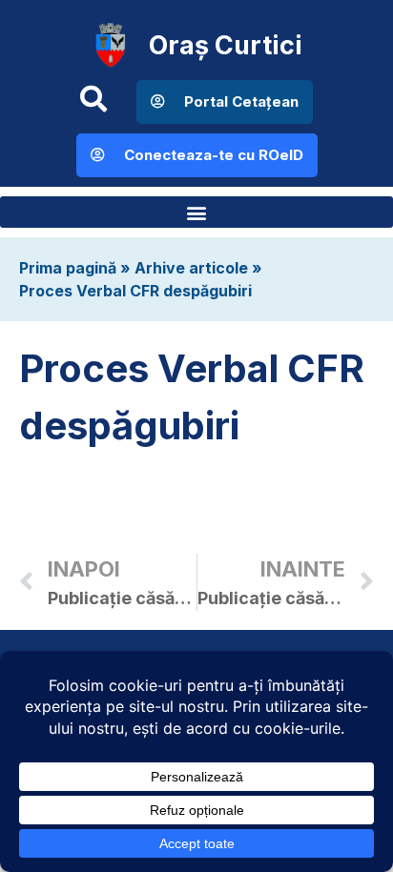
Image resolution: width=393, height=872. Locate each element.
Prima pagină (67, 267)
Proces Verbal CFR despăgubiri (135, 290)
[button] (196, 212)
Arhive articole (191, 267)
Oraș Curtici (225, 45)
